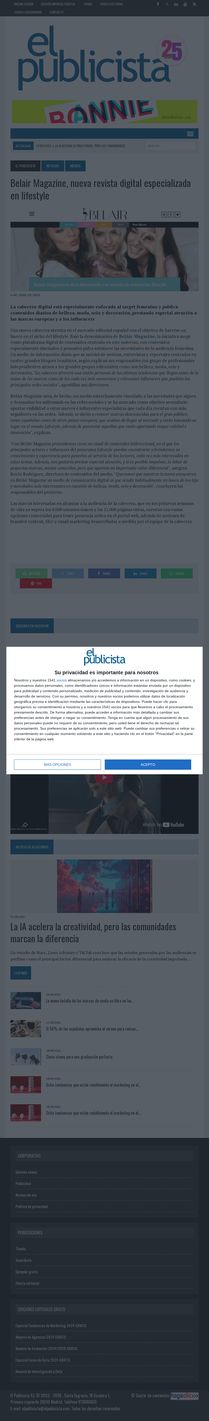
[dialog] (104, 710)
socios (62, 680)
